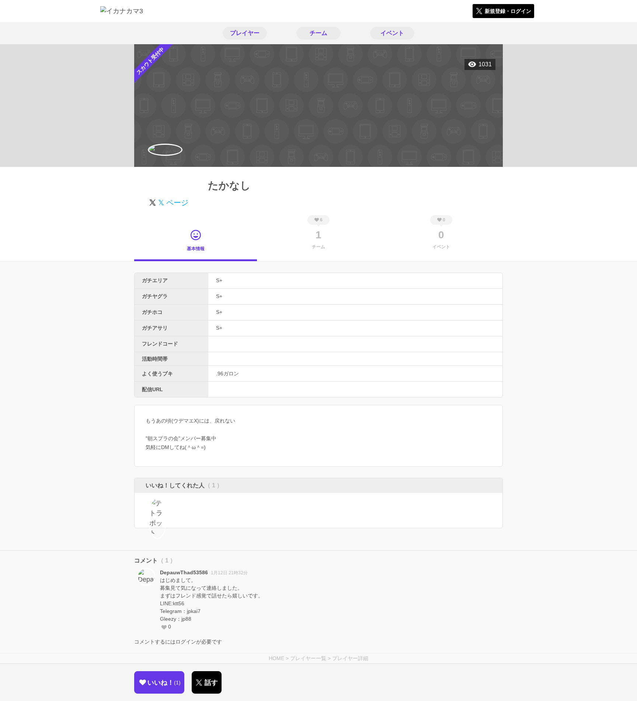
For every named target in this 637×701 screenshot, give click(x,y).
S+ (219, 280)
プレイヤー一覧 (308, 658)
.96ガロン (227, 373)
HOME (276, 658)
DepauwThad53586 (184, 572)
